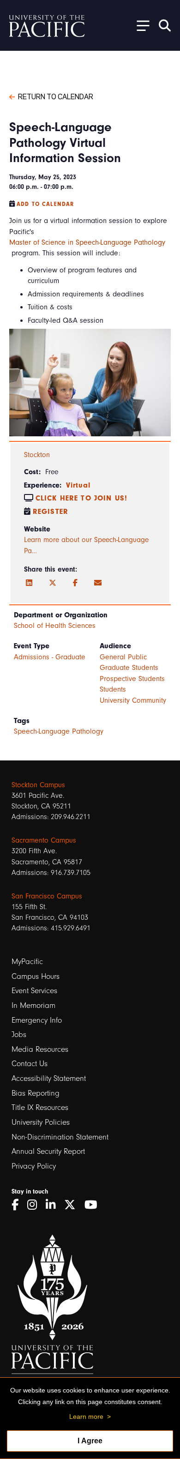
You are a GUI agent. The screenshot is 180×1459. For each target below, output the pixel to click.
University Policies (41, 1122)
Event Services (34, 990)
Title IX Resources (40, 1107)
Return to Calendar (55, 96)
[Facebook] (75, 583)
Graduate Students (129, 667)
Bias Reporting (36, 1093)
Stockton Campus (38, 785)
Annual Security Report (48, 1151)
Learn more (86, 1416)
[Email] (97, 583)
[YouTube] (94, 1205)
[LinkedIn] (29, 583)
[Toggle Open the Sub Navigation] (140, 25)
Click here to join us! (81, 498)
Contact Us (30, 1063)
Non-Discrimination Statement (60, 1137)
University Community (133, 700)
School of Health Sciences (55, 625)
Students (113, 689)
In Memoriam (33, 1005)
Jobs (19, 1034)
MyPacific (27, 961)
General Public (123, 657)
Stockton (37, 455)
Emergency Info (37, 1020)
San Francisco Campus (47, 896)
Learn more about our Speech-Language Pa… (86, 545)
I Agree (90, 1441)
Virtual (78, 485)
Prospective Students (132, 679)
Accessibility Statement (49, 1078)
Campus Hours (36, 976)
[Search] (165, 25)
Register (50, 511)
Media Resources (40, 1049)
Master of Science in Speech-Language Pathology (87, 242)
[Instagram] (35, 1205)
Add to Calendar (45, 204)
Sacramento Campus (44, 840)
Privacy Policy (34, 1166)
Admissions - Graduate (49, 657)
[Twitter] (52, 583)
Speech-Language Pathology (58, 731)
